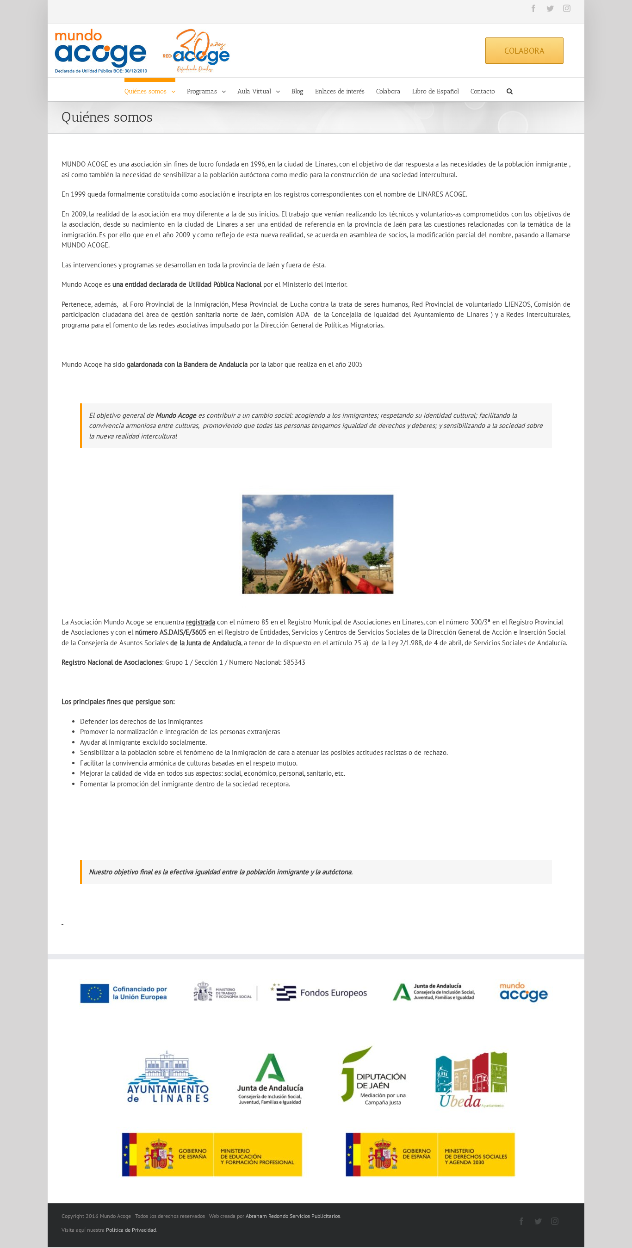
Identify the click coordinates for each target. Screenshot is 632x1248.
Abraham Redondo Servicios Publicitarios (293, 1215)
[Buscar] (510, 89)
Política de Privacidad (131, 1229)
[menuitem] (155, 89)
